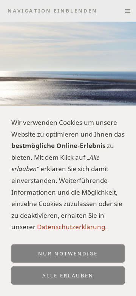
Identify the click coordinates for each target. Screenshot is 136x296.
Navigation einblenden (52, 10)
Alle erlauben (68, 275)
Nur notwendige (68, 253)
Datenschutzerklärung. (72, 226)
